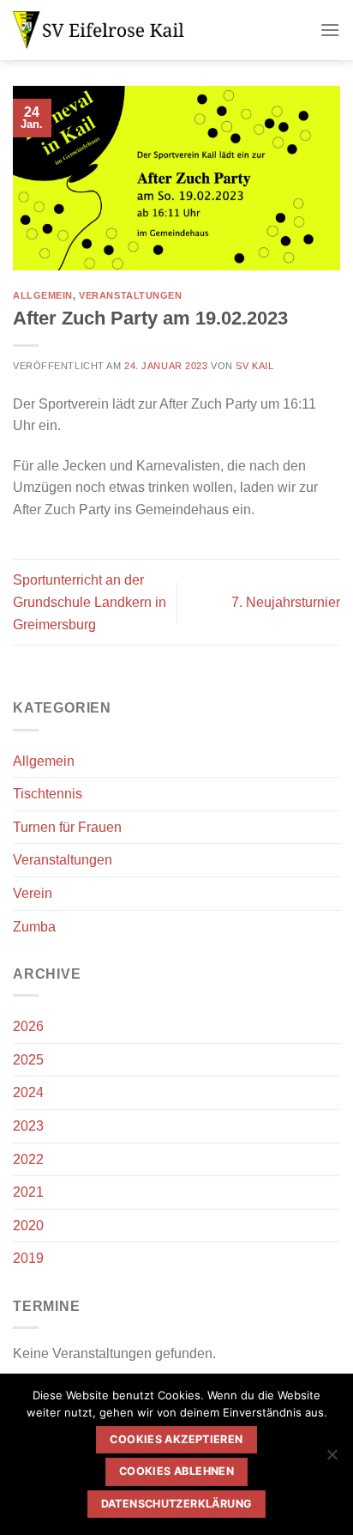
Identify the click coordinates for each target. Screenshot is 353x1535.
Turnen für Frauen (67, 827)
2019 (28, 1258)
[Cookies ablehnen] (331, 1459)
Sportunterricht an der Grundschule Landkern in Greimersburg (89, 602)
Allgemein (43, 295)
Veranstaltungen (130, 295)
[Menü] (330, 30)
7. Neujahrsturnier (285, 602)
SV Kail (254, 366)
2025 (28, 1060)
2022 (28, 1159)
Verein (32, 893)
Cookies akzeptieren (176, 1439)
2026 (28, 1026)
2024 (28, 1092)
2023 (28, 1126)
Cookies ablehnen (176, 1471)
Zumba (34, 926)
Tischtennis (47, 793)
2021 (28, 1192)
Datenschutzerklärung (177, 1503)
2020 (28, 1225)
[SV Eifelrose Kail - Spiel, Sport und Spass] (98, 30)
